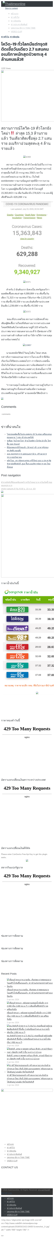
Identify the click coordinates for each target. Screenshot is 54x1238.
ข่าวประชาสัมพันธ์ (19, 24)
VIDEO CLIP (16, 31)
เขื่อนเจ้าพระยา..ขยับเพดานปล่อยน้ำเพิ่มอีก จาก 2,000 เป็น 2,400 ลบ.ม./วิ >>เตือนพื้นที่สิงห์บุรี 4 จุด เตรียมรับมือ (29, 1016)
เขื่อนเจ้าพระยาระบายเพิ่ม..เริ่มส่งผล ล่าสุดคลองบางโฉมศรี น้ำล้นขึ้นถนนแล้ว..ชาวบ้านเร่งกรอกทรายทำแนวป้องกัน (30, 993)
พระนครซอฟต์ (44, 1190)
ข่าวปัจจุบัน (16, 21)
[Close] (2, 1235)
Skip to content (11, 8)
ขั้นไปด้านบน (6, 1193)
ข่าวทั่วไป (15, 17)
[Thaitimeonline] (14, 4)
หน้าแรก (14, 13)
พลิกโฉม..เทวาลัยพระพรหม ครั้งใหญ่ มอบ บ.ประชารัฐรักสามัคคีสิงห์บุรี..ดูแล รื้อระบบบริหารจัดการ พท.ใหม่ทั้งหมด (29, 464)
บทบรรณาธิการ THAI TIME (23, 28)
